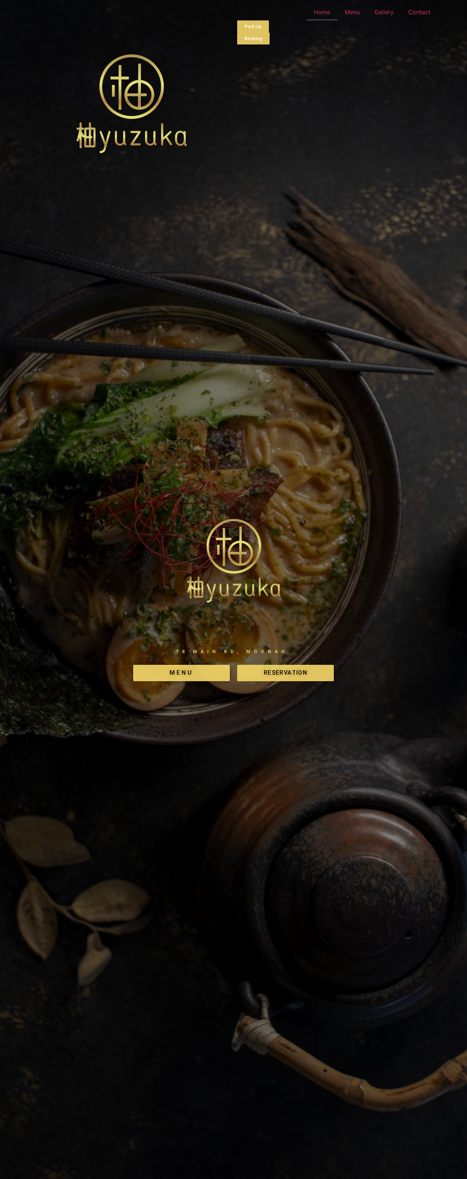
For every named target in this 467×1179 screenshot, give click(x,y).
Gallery (384, 12)
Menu (352, 12)
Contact (419, 12)
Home (322, 12)
